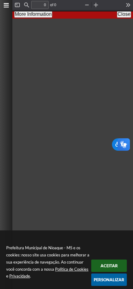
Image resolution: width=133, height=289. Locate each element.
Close (124, 14)
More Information (33, 14)
